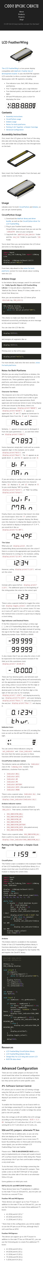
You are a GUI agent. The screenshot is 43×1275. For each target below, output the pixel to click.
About (21, 11)
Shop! (22, 19)
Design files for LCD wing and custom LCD (22, 1056)
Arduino (35, 207)
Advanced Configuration (15, 130)
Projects (21, 17)
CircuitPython (24, 207)
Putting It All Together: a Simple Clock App (22, 127)
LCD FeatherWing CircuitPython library (20, 1051)
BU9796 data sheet (13, 1059)
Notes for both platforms (16, 124)
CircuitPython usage (13, 119)
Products (21, 14)
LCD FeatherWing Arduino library (18, 1054)
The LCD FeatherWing (10, 68)
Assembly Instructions (14, 116)
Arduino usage (11, 122)
